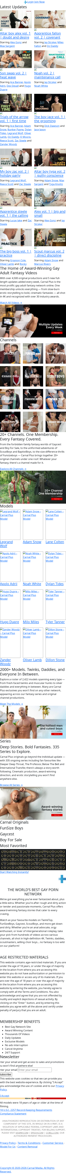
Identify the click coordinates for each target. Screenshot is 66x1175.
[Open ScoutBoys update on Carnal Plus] (16, 113)
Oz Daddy (52, 46)
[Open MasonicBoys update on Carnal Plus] (50, 29)
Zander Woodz (8, 144)
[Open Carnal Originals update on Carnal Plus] (16, 247)
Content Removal (27, 1146)
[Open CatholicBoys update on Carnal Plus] (16, 29)
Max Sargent (7, 46)
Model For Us (8, 1146)
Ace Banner (16, 82)
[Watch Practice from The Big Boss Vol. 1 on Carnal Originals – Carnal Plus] (16, 237)
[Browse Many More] (56, 422)
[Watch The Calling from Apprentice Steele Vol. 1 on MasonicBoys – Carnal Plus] (16, 197)
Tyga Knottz (56, 184)
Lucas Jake (16, 220)
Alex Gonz (16, 42)
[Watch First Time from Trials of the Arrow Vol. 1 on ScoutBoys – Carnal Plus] (16, 103)
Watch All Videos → (11, 302)
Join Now (39, 2)
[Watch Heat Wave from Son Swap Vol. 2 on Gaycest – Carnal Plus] (16, 59)
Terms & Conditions (29, 1143)
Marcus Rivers (42, 264)
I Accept (4, 1095)
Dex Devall (13, 86)
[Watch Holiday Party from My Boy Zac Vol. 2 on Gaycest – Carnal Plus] (16, 157)
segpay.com (22, 1132)
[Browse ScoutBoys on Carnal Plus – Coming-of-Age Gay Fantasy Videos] (56, 376)
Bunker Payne (16, 129)
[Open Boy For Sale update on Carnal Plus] (50, 113)
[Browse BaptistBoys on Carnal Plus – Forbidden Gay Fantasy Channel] (56, 353)
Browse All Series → (11, 785)
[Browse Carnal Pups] (10, 422)
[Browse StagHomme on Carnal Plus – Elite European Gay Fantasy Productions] (10, 399)
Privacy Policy (8, 1143)
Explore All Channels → (13, 469)
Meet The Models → (11, 704)
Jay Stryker (50, 42)
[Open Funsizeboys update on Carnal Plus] (50, 69)
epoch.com (37, 1132)
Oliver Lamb (7, 264)
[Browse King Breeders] (33, 422)
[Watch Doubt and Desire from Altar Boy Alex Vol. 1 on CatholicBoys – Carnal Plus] (16, 19)
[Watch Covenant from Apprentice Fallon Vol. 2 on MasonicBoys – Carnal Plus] (50, 19)
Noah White (41, 86)
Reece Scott (7, 140)
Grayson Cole (18, 260)
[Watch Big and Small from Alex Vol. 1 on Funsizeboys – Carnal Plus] (50, 197)
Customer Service (53, 1143)
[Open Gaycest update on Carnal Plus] (16, 69)
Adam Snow (51, 180)
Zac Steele (20, 140)
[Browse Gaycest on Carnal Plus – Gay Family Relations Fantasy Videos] (10, 353)
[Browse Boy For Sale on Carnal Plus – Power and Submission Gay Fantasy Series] (33, 376)
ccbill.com (52, 1132)
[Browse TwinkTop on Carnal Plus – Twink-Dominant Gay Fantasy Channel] (56, 399)
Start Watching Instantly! (14, 872)
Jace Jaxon (40, 129)
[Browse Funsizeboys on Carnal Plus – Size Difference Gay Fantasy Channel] (33, 353)
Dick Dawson (52, 126)
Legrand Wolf (15, 133)
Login (30, 2)
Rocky (23, 264)
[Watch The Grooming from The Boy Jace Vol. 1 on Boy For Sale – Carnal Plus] (50, 103)
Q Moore (25, 137)
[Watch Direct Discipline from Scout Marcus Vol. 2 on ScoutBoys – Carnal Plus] (50, 237)
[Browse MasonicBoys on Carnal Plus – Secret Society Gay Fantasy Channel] (33, 399)
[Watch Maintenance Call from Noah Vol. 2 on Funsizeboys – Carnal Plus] (50, 59)
